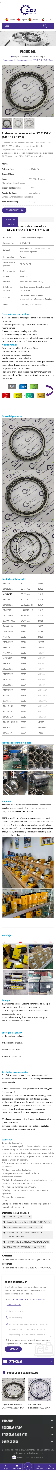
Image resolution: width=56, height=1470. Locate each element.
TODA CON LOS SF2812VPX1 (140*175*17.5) (26, 1247)
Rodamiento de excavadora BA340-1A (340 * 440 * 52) (26, 1259)
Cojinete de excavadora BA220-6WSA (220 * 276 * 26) (13, 1406)
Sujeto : (27, 1302)
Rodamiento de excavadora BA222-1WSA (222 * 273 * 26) (39, 1406)
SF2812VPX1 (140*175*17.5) (19, 1216)
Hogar (16, 56)
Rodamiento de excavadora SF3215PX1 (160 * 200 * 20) (27, 1267)
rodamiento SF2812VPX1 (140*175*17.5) (24, 1227)
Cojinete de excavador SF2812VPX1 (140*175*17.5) (29, 1222)
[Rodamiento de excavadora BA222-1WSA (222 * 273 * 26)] (39, 1389)
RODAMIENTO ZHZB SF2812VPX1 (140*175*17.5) (28, 1241)
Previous (1, 1391)
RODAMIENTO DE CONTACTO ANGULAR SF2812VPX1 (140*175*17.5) (23, 1234)
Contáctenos (12, 210)
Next (52, 1391)
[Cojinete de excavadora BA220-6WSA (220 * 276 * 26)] (13, 1389)
